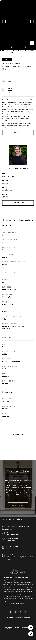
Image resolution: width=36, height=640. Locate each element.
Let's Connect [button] (18, 505)
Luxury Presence (23, 618)
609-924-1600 (10, 549)
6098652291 (6, 183)
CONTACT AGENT (18, 203)
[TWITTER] (25, 612)
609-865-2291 (10, 540)
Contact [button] (18, 132)
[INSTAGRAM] (15, 612)
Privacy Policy (26, 628)
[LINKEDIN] (20, 612)
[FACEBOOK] (10, 612)
